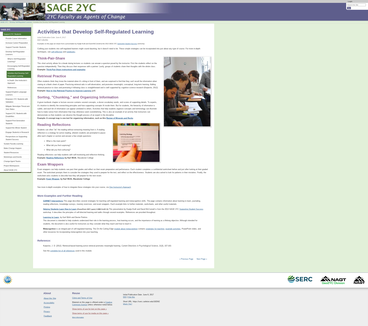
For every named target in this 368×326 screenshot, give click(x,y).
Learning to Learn (51, 217)
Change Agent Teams (12, 161)
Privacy (47, 311)
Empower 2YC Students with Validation (17, 100)
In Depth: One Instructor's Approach (17, 81)
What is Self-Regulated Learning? (16, 60)
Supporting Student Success (127, 44)
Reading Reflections (55, 158)
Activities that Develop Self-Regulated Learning (18, 74)
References (12, 88)
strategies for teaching (155, 229)
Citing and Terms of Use (82, 298)
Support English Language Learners (16, 93)
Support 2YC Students (12, 34)
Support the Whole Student (16, 128)
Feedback (48, 316)
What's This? (127, 304)
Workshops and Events (13, 157)
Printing (47, 307)
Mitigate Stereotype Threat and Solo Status (18, 107)
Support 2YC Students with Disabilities (16, 114)
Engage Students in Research (17, 132)
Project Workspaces (11, 166)
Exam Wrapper (52, 179)
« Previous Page (186, 259)
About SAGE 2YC (10, 170)
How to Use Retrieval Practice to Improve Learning (69, 91)
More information (78, 317)
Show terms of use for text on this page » (89, 309)
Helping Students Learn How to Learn (59, 209)
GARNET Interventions (53, 201)
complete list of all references (62, 251)
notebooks (71, 52)
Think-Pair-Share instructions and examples (65, 70)
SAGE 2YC (4, 22)
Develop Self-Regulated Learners (21, 22)
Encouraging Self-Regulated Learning (18, 67)
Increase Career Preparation (17, 43)
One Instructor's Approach (120, 187)
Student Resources (11, 152)
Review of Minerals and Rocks (119, 118)
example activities (173, 229)
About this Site (50, 298)
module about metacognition (126, 229)
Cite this (45, 40)
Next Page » (201, 259)
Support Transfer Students (16, 47)
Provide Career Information (16, 38)
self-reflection (56, 52)
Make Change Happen (13, 148)
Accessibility (49, 303)
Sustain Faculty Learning (13, 144)
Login (350, 1)
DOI (38, 40)
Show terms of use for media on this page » (90, 313)
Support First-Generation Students (15, 122)
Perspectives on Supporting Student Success (16, 138)
